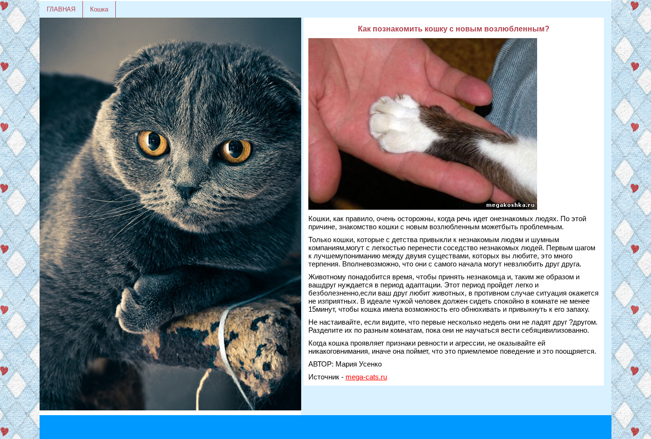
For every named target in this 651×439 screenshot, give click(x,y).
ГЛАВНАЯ (61, 9)
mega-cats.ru (366, 377)
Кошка (99, 9)
